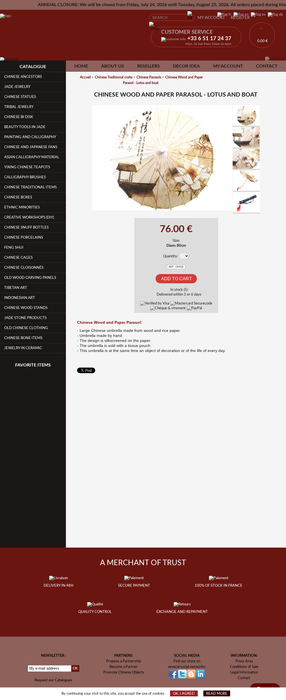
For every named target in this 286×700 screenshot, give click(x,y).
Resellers (148, 66)
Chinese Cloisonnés (24, 268)
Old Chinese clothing (26, 328)
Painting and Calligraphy (30, 137)
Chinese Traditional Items (30, 187)
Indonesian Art (19, 298)
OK (75, 668)
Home (81, 66)
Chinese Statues (20, 97)
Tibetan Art (15, 288)
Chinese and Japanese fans (30, 147)
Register (240, 18)
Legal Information (244, 672)
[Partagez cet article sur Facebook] (84, 113)
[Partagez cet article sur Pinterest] (84, 139)
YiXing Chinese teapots (27, 167)
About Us (112, 66)
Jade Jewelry (17, 87)
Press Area (244, 661)
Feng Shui (13, 248)
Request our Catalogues (53, 680)
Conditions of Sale (244, 667)
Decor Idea (186, 66)
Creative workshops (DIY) (29, 217)
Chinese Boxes (18, 197)
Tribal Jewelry (19, 107)
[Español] (257, 14)
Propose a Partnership (123, 661)
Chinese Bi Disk (18, 117)
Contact (267, 66)
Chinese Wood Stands (25, 308)
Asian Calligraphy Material (31, 157)
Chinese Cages (18, 258)
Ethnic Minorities (22, 207)
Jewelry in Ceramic (23, 348)
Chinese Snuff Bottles (26, 227)
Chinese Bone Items (23, 338)
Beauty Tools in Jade (25, 127)
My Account (211, 18)
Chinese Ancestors (23, 77)
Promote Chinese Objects (123, 672)
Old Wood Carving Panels (30, 278)
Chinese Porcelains (23, 237)
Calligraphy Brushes (25, 177)
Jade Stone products (25, 318)
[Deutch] (274, 14)
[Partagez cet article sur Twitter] (84, 126)
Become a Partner (123, 667)
